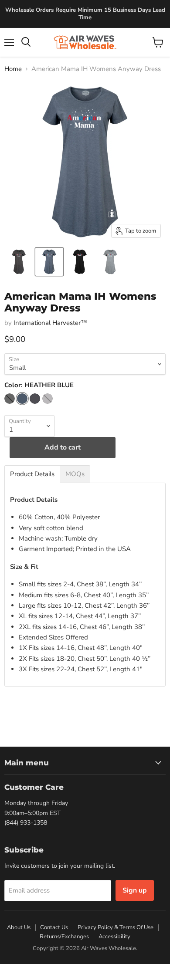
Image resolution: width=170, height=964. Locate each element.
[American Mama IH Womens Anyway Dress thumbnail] (19, 262)
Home (13, 69)
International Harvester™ (50, 322)
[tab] (32, 474)
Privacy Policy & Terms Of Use (115, 927)
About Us (19, 927)
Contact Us (54, 927)
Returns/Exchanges (64, 936)
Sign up (134, 890)
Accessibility (114, 936)
